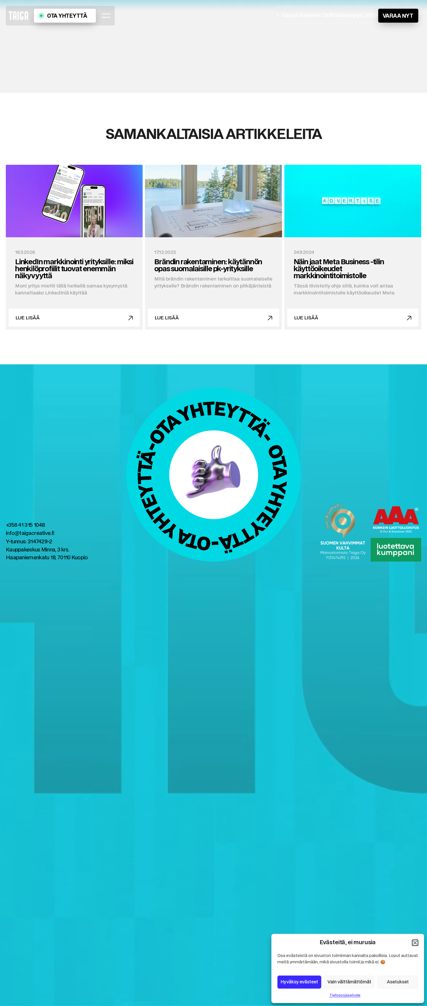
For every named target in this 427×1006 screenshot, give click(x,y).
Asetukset (398, 982)
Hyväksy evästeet (299, 982)
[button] (415, 943)
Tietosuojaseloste (344, 995)
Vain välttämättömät (349, 982)
